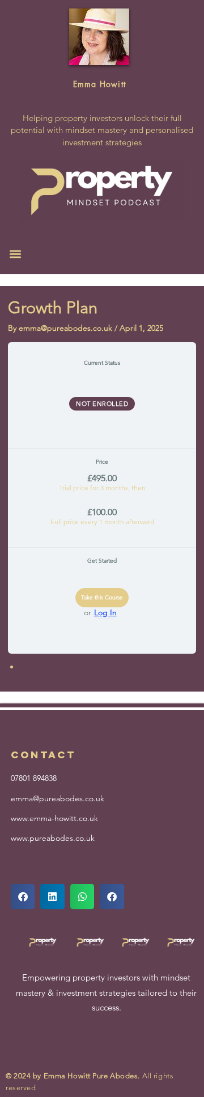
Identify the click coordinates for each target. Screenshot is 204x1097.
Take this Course (102, 597)
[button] (15, 253)
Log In (105, 612)
